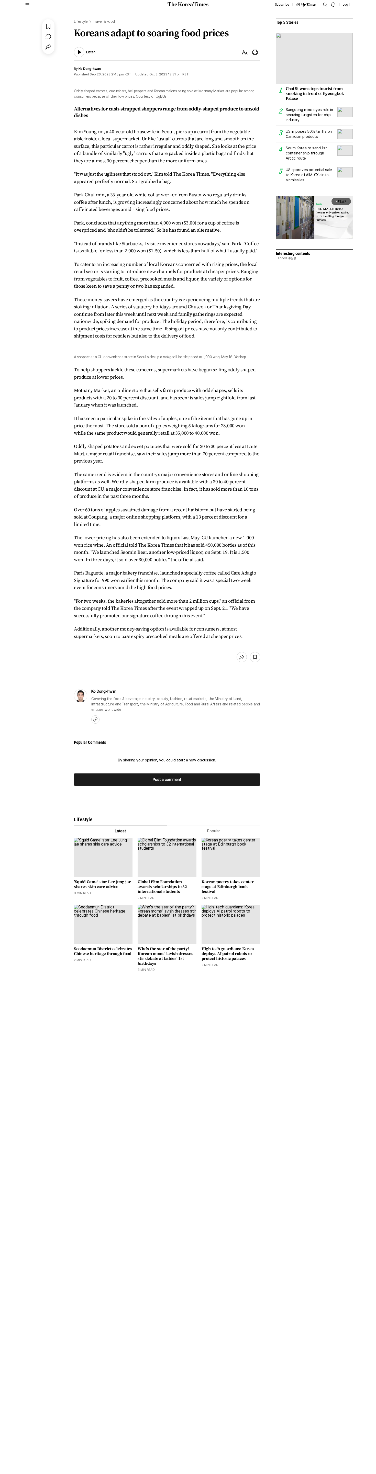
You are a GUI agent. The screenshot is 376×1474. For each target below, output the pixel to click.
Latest (120, 831)
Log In (347, 4)
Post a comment (167, 779)
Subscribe (282, 4)
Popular (213, 831)
